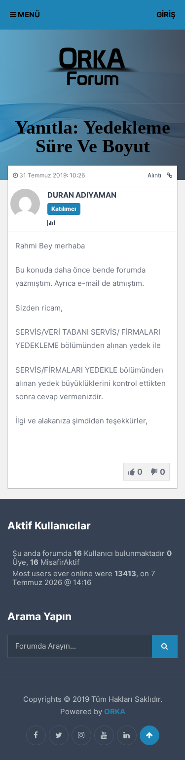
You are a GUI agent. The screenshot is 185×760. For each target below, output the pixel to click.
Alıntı (154, 175)
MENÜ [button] (28, 14)
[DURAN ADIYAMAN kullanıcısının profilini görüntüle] (25, 215)
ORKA (114, 711)
